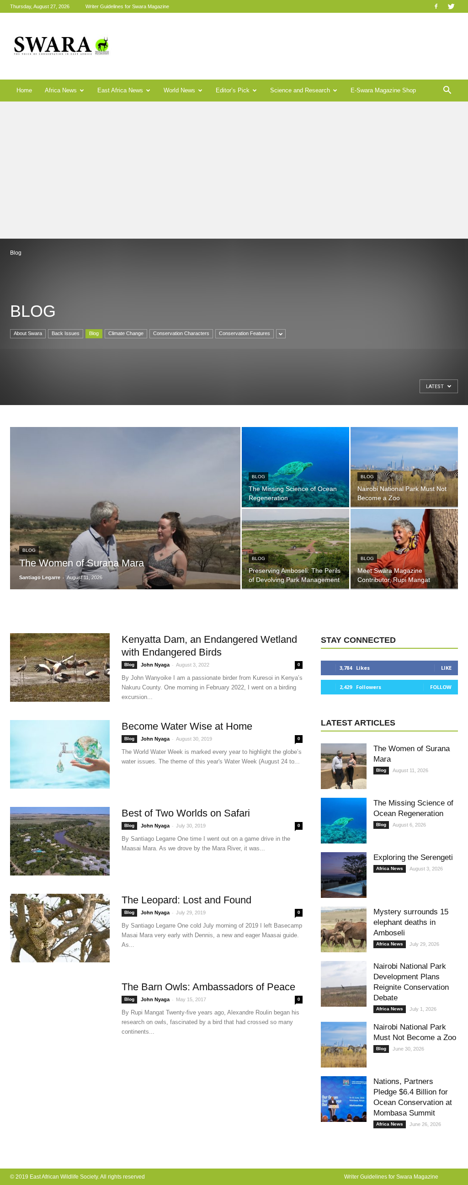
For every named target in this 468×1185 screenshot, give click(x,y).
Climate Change (126, 333)
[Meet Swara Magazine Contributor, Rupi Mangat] (404, 548)
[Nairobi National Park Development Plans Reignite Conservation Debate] (344, 984)
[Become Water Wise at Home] (60, 754)
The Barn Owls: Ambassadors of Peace (208, 987)
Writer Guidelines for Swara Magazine (127, 6)
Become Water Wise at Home (187, 726)
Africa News (61, 90)
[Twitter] (451, 6)
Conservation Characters (181, 333)
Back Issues (66, 333)
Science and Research (300, 90)
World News (179, 90)
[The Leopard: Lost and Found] (60, 928)
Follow (441, 686)
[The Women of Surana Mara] (125, 526)
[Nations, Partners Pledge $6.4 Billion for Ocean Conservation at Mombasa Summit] (344, 1099)
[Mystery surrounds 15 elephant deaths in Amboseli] (344, 929)
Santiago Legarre (39, 577)
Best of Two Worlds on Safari (186, 813)
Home (24, 90)
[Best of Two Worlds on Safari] (60, 841)
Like (446, 667)
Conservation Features (244, 333)
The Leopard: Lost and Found (186, 900)
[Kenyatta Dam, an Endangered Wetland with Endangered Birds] (60, 667)
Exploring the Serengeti (413, 857)
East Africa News (120, 90)
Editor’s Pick (233, 90)
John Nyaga (155, 664)
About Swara (28, 333)
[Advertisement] (234, 170)
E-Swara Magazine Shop (383, 90)
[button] (447, 90)
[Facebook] (436, 6)
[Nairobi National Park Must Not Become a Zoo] (404, 467)
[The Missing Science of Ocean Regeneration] (295, 467)
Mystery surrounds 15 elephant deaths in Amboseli (410, 922)
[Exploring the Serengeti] (344, 875)
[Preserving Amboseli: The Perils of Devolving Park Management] (295, 548)
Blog (94, 333)
